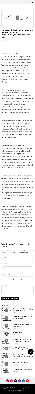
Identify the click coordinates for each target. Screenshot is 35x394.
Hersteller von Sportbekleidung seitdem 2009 (22, 325)
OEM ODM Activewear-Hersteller (23, 369)
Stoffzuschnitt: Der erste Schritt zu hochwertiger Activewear (22, 340)
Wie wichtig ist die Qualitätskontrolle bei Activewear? (23, 355)
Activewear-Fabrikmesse (20, 362)
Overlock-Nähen (18, 332)
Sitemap (27, 390)
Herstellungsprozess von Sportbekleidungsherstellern (21, 348)
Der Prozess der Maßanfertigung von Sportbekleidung (23, 309)
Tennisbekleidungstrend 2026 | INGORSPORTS (22, 317)
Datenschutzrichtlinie (17, 390)
